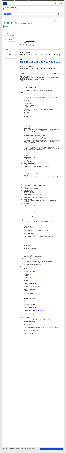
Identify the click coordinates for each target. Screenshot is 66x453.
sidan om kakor (27, 448)
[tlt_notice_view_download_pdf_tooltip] (21, 62)
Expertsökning (29, 16)
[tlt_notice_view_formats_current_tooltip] (59, 73)
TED (4, 20)
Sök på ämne (35, 16)
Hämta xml (8, 33)
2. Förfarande (7, 49)
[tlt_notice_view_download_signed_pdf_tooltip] (59, 55)
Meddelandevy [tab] (6, 26)
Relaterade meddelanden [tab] (8, 28)
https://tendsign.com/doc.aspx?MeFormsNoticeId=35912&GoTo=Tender (43, 228)
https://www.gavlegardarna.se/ (33, 286)
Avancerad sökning (22, 16)
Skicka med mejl (9, 39)
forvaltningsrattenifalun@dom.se (34, 307)
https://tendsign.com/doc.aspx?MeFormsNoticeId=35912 (45, 223)
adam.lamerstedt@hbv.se (30, 41)
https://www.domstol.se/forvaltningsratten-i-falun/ (36, 310)
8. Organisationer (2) (8, 54)
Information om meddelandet (10, 57)
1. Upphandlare (7, 46)
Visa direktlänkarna (10, 35)
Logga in (54, 3)
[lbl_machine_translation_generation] (33, 66)
